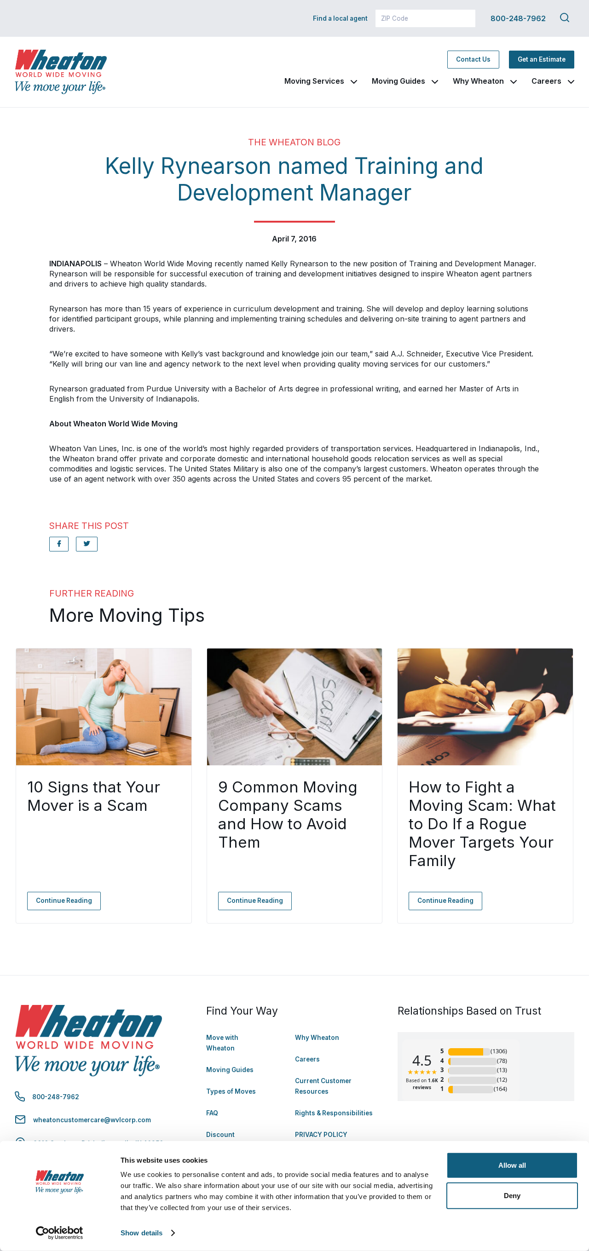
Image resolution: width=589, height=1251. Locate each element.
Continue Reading (64, 900)
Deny (512, 1195)
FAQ (212, 1113)
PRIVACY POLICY (321, 1134)
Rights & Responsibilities (334, 1113)
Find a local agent (340, 18)
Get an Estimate (542, 59)
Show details (141, 1233)
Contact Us (473, 59)
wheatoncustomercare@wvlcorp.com (92, 1120)
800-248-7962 (518, 18)
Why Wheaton (478, 81)
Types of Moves (231, 1091)
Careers (546, 81)
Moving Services (314, 81)
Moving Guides (398, 81)
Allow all (512, 1165)
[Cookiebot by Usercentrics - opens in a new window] (59, 1233)
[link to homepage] (61, 72)
